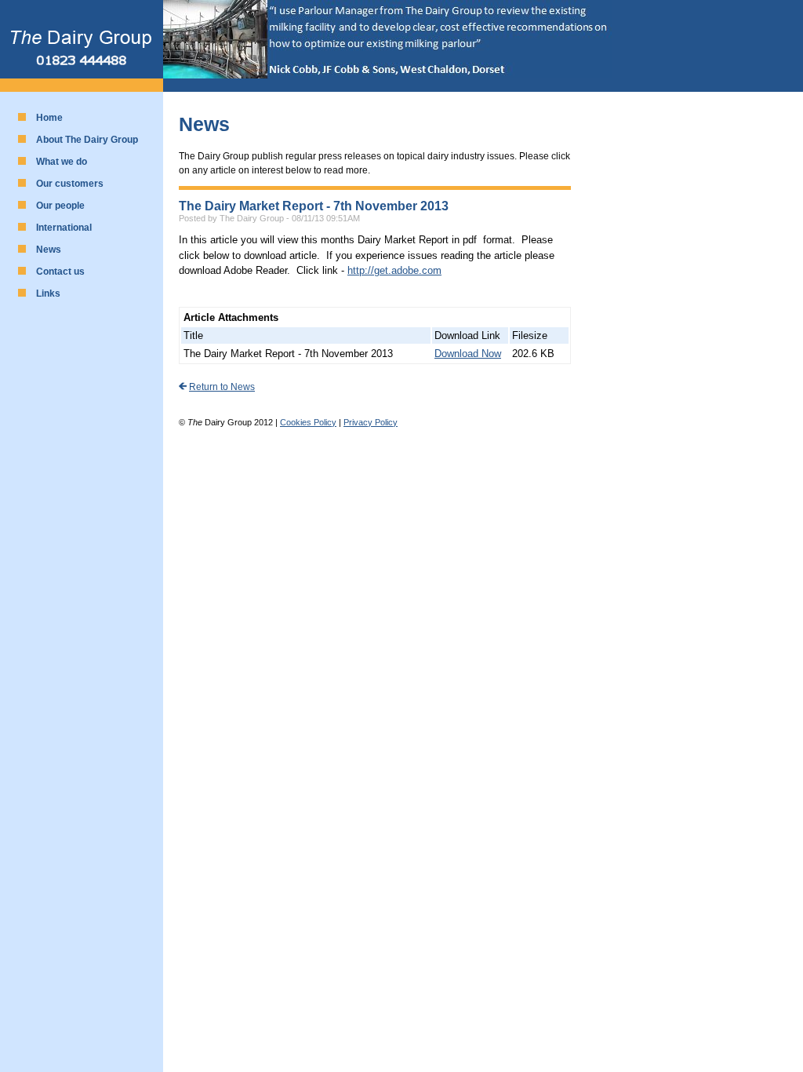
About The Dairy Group (87, 139)
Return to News (222, 386)
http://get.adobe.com (394, 270)
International (64, 227)
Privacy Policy (370, 422)
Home (49, 117)
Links (48, 293)
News (48, 249)
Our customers (70, 183)
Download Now (467, 353)
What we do (61, 161)
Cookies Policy (308, 422)
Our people (60, 205)
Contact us (60, 271)
